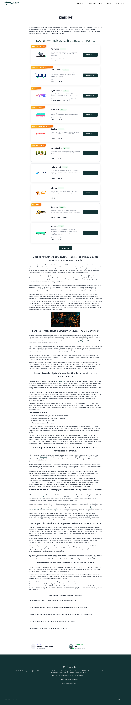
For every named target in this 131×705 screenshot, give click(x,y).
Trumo (100, 3)
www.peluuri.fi (82, 675)
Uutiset (124, 3)
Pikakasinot (80, 3)
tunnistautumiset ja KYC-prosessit (78, 341)
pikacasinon (61, 381)
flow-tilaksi (43, 457)
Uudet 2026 (91, 3)
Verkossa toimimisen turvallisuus (52, 497)
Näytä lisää (65, 248)
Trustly (108, 3)
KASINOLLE (89, 54)
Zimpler (116, 3)
